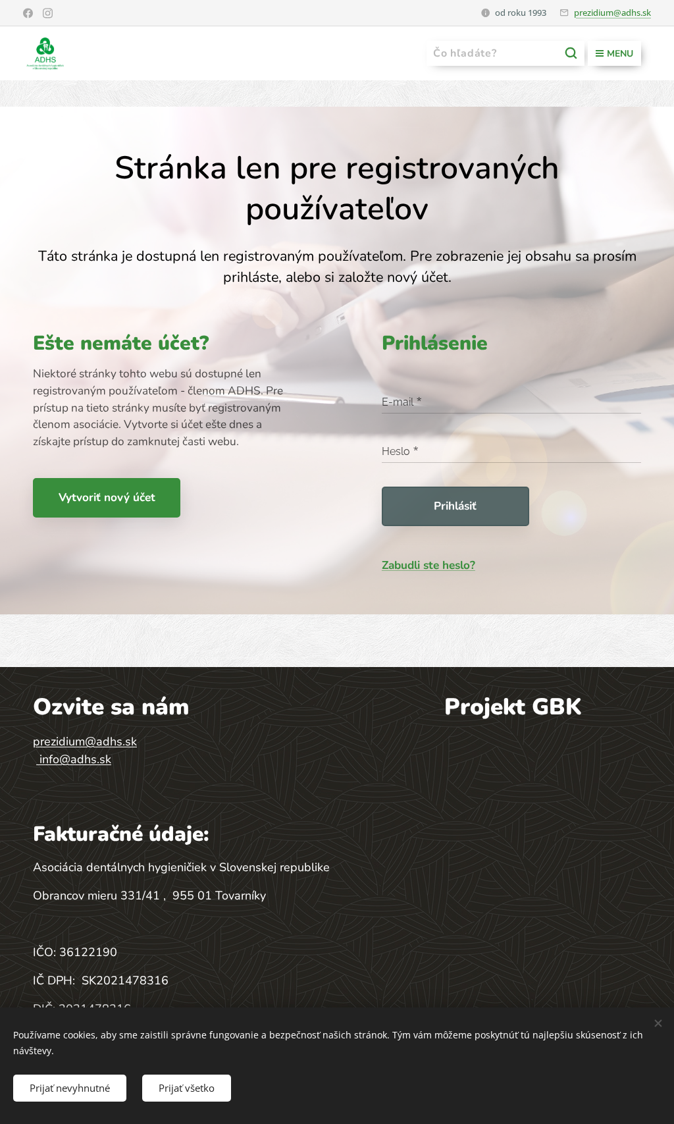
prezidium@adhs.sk (612, 12)
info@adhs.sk (75, 759)
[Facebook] (28, 13)
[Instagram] (47, 13)
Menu (620, 53)
